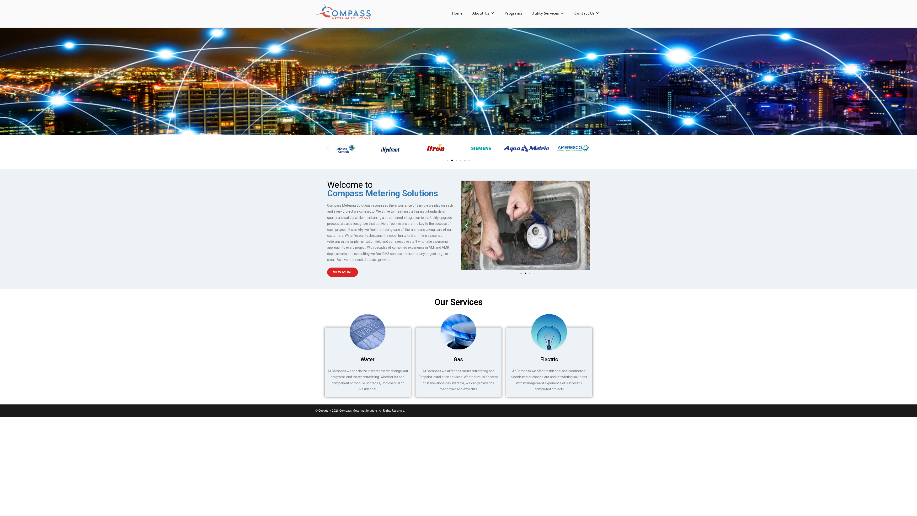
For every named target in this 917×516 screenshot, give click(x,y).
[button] (328, 148)
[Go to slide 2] (452, 160)
